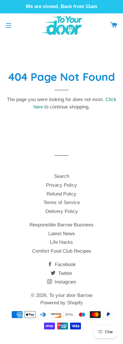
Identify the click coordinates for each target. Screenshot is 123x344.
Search (61, 176)
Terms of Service (61, 202)
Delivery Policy (61, 211)
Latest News (61, 233)
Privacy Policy (61, 185)
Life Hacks (61, 242)
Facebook (64, 264)
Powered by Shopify (61, 302)
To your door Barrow (70, 295)
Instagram (64, 282)
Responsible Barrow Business (61, 225)
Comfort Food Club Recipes (61, 251)
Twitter (64, 273)
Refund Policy (61, 194)
